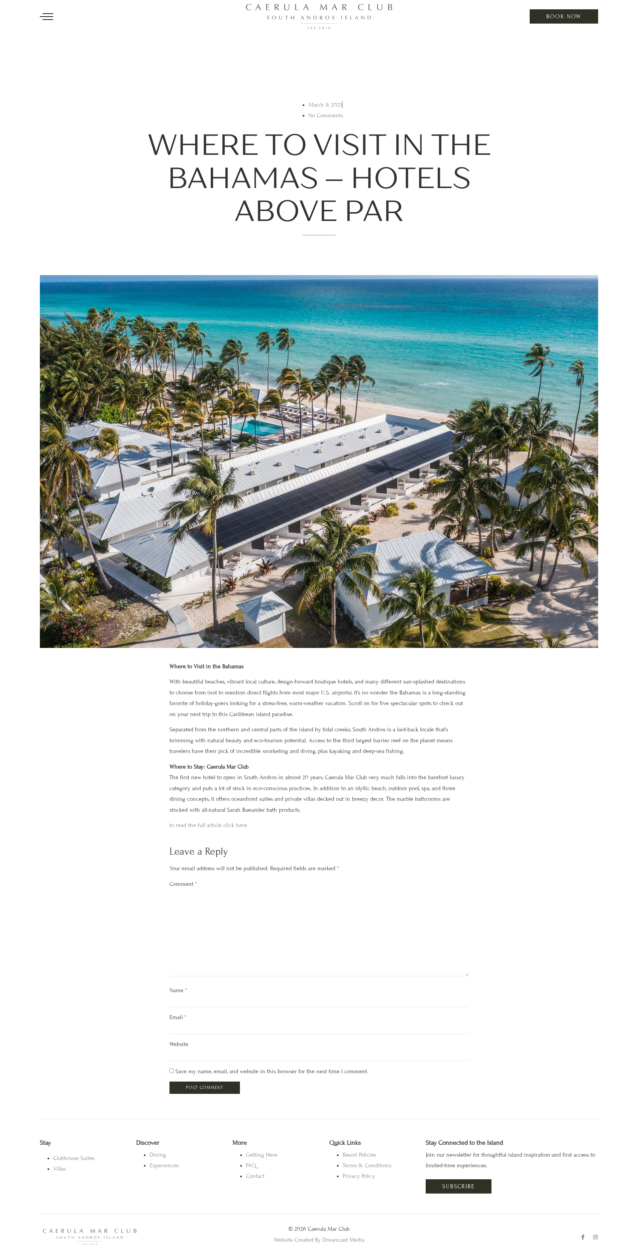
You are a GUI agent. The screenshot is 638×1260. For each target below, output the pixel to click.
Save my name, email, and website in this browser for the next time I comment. (272, 1071)
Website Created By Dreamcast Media (319, 1239)
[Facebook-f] (582, 1237)
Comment (183, 884)
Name (178, 990)
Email (177, 1017)
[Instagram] (595, 1237)
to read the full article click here (208, 825)
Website (178, 1044)
